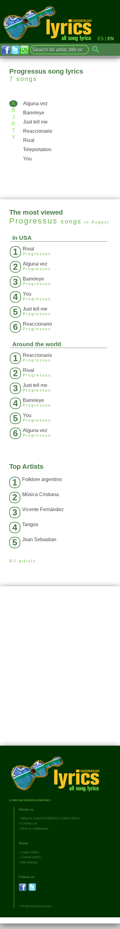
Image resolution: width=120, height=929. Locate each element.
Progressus (33, 220)
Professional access (36, 906)
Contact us (29, 823)
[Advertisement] (60, 670)
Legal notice (30, 852)
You (27, 158)
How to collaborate (35, 828)
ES (101, 38)
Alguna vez (35, 103)
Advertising (29, 862)
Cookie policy (31, 857)
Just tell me (35, 121)
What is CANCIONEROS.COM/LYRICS (50, 818)
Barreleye (33, 112)
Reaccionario (37, 131)
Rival (28, 140)
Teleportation (37, 149)
